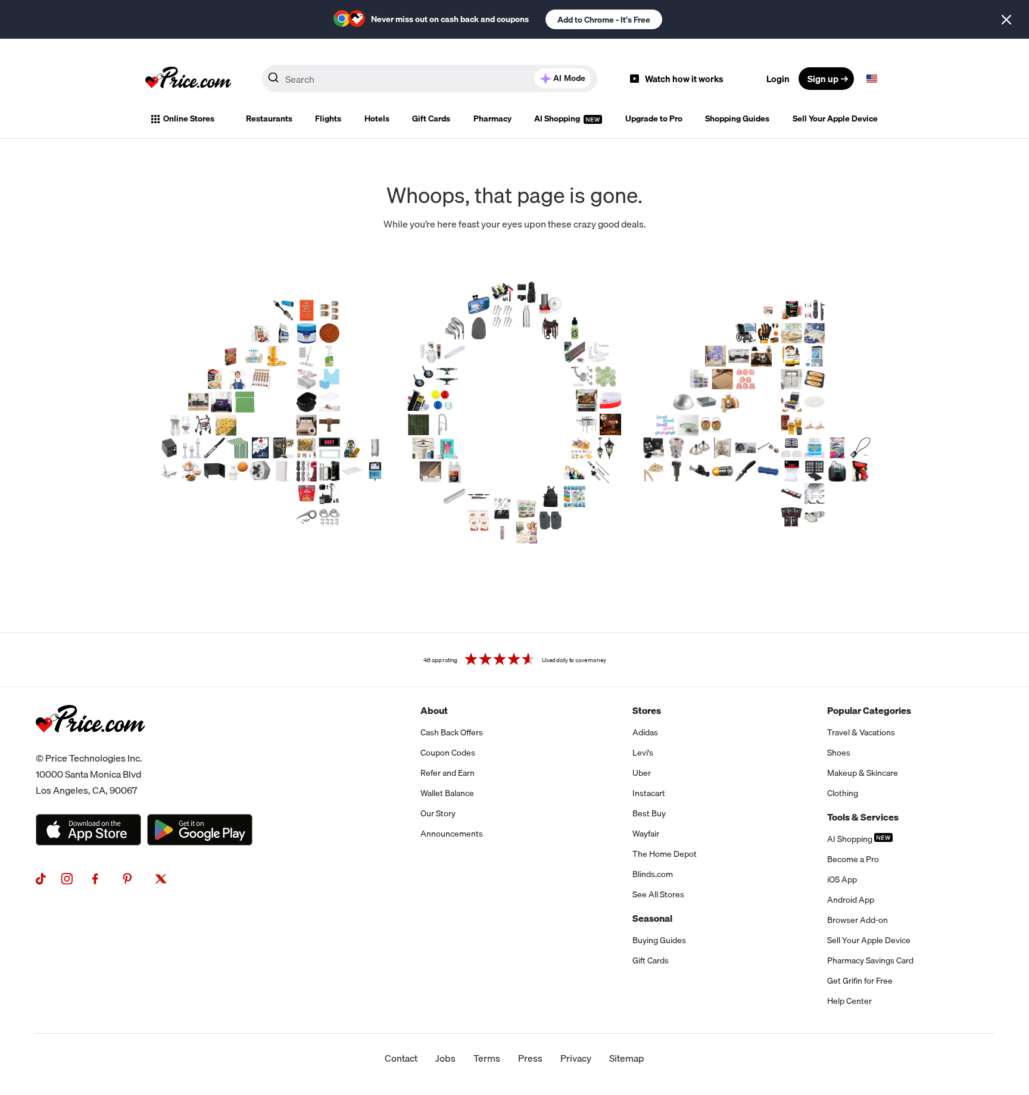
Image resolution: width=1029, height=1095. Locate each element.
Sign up (822, 78)
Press (530, 1058)
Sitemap (626, 1058)
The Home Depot (664, 853)
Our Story (438, 813)
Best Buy (649, 813)
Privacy (575, 1058)
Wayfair (645, 833)
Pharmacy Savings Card (870, 960)
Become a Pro (853, 859)
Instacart (648, 793)
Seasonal (652, 918)
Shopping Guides (737, 118)
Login (778, 78)
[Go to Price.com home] (188, 78)
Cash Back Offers (451, 732)
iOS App (842, 879)
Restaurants (269, 118)
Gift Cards (431, 118)
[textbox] (871, 78)
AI (569, 78)
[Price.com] (90, 745)
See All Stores (658, 894)
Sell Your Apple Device (835, 118)
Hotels (376, 118)
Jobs (445, 1058)
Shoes (838, 752)
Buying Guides (659, 940)
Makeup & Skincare (862, 772)
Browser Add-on (857, 919)
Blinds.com (652, 874)
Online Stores (188, 118)
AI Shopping (558, 118)
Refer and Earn (447, 772)
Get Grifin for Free (860, 980)
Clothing (842, 793)
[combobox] (429, 78)
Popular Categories (869, 710)
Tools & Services (863, 817)
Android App (850, 899)
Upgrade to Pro (653, 118)
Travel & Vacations (861, 732)
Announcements (451, 833)
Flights (328, 118)
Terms (486, 1058)
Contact (401, 1058)
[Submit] (273, 81)
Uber (641, 772)
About (434, 710)
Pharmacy (492, 118)
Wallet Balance (447, 793)
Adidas (645, 732)
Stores (646, 710)
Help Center (849, 1000)
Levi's (642, 752)
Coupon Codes (447, 752)
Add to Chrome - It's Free (603, 19)
